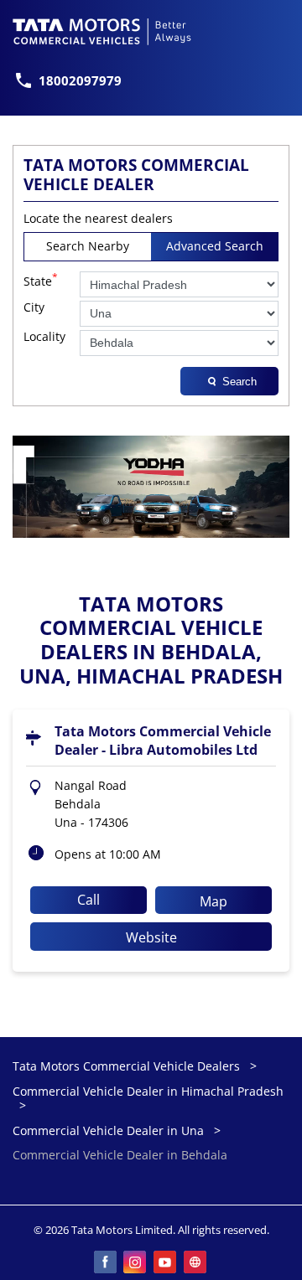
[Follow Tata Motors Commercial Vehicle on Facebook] (105, 1263)
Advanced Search (214, 246)
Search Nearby (87, 246)
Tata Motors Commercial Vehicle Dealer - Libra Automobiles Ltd (163, 740)
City (33, 308)
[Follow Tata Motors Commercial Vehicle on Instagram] (135, 1263)
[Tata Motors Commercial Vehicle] (102, 31)
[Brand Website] (196, 1263)
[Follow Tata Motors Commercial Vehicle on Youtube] (166, 1263)
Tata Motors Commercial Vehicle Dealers (128, 1066)
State (40, 279)
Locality (44, 337)
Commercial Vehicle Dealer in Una (108, 1130)
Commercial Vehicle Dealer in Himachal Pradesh (148, 1091)
